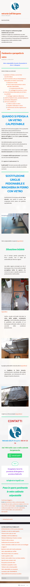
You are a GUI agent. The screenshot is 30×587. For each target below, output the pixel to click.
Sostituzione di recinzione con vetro (10, 542)
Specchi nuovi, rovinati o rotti (8, 560)
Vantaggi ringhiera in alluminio (15, 96)
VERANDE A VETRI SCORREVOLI (9, 535)
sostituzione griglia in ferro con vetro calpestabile (13, 507)
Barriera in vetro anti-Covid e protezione (11, 549)
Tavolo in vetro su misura (7, 540)
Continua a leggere (7, 500)
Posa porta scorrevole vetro (8, 562)
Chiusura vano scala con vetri (8, 533)
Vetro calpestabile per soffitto (8, 551)
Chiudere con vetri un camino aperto (10, 531)
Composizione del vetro (16, 88)
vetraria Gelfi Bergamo (11, 14)
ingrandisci (20, 241)
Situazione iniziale (12, 82)
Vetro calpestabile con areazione (9, 569)
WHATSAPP (16, 455)
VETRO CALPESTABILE (9, 505)
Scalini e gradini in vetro (7, 556)
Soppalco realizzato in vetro (15, 105)
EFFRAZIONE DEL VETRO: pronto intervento (12, 529)
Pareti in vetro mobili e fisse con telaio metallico (13, 558)
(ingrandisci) (18, 414)
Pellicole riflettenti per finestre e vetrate (11, 538)
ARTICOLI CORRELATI (10, 101)
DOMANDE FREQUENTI (10, 99)
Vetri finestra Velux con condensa (9, 553)
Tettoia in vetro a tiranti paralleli (9, 567)
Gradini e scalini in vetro (13, 103)
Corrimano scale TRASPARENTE (9, 571)
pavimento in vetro (10, 502)
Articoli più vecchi (7, 519)
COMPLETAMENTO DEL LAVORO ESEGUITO (16, 98)
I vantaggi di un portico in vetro (18, 90)
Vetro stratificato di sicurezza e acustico (11, 573)
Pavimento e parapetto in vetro (15, 54)
